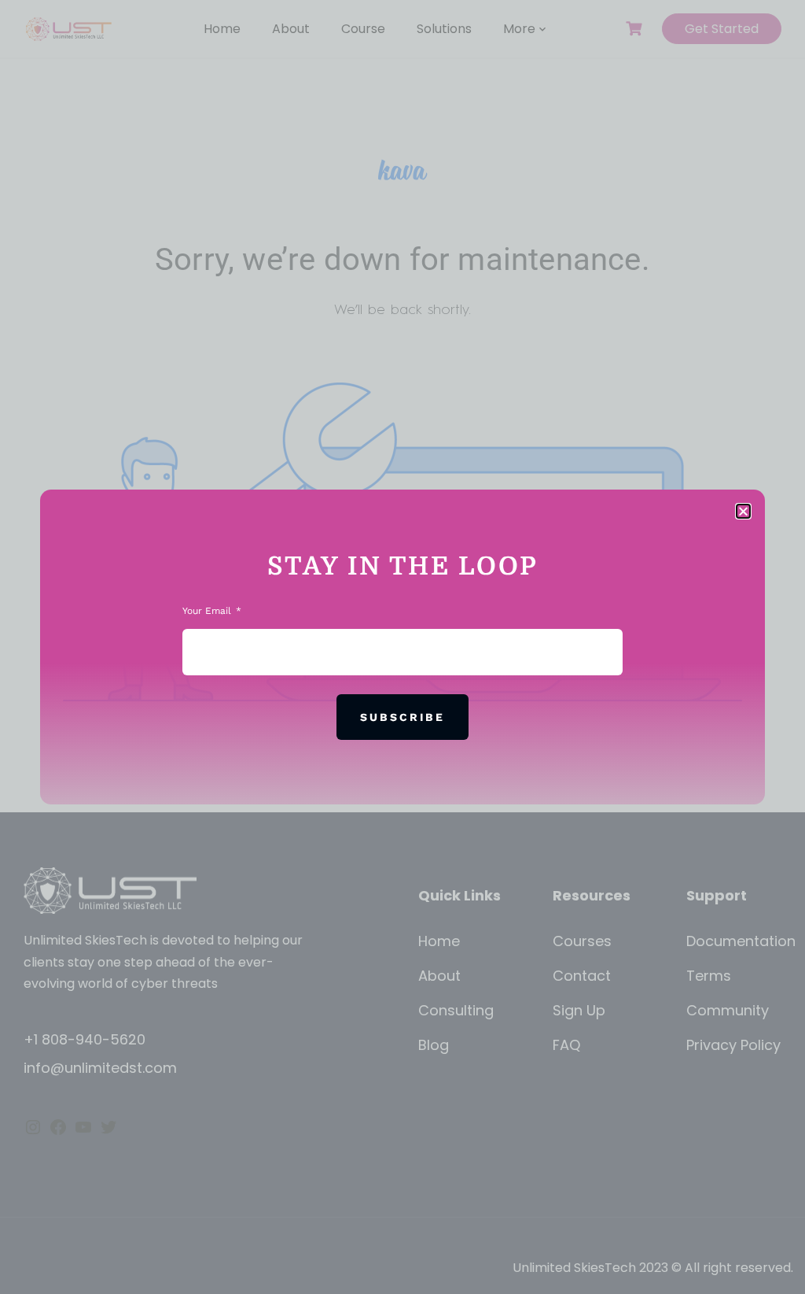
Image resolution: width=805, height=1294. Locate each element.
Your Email (208, 610)
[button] (743, 511)
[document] (402, 647)
